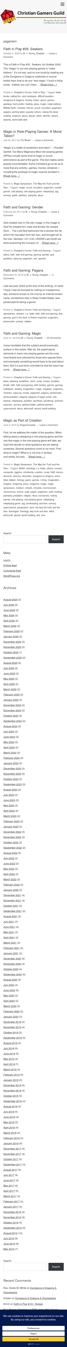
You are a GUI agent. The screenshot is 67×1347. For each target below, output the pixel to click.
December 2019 (12, 1022)
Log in (6, 560)
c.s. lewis (29, 313)
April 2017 (9, 1191)
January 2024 (11, 763)
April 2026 (9, 620)
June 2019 (9, 1053)
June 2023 (9, 800)
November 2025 (12, 647)
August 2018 (10, 1106)
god (52, 254)
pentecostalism (10, 396)
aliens (6, 254)
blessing (14, 381)
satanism (7, 404)
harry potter (18, 103)
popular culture (33, 111)
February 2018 (11, 1138)
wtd (38, 515)
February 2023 (11, 821)
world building (49, 408)
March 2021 (10, 942)
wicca (24, 115)
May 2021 (8, 932)
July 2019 (8, 1048)
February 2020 (11, 1011)
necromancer (49, 487)
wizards (7, 119)
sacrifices (37, 400)
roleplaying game (11, 503)
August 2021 (10, 916)
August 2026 (10, 599)
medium (20, 487)
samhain (59, 400)
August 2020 (10, 979)
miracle (28, 487)
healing (29, 103)
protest (19, 321)
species (42, 258)
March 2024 (10, 752)
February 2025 (11, 694)
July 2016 (8, 1238)
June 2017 (9, 1180)
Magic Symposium (23, 183)
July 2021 (8, 921)
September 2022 (12, 847)
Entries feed (10, 565)
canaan (58, 468)
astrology (30, 468)
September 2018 (12, 1101)
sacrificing (48, 400)
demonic (7, 476)
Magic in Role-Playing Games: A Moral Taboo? (32, 133)
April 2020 (9, 1001)
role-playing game (33, 191)
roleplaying (48, 191)
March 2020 (10, 1006)
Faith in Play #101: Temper (28, 1304)
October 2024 (10, 715)
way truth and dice (39, 511)
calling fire (16, 96)
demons (17, 476)
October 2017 (10, 1159)
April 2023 (9, 810)
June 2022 (9, 863)
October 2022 (10, 842)
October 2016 (10, 1222)
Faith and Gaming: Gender (23, 207)
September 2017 (12, 1164)
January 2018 (11, 1143)
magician (47, 388)
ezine (57, 476)
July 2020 (8, 985)
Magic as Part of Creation (22, 420)
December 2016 (12, 1212)
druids (6, 385)
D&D (52, 472)
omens (20, 491)
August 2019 (10, 1043)
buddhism (24, 381)
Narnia (30, 107)
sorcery (7, 195)
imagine (7, 483)
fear (60, 313)
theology (24, 511)
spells (14, 195)
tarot (32, 507)
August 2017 (10, 1170)
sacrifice (28, 400)
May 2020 (8, 995)
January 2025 (11, 700)
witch (39, 115)
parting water (18, 111)
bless (6, 381)
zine (43, 515)
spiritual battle (29, 404)
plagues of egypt (37, 396)
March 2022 (10, 879)
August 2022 (10, 853)
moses (26, 392)
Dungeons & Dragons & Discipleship (35, 1298)
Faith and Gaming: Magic (22, 333)
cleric (32, 381)
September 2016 (12, 1228)
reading (7, 115)
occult (37, 107)
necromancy (9, 491)
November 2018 (12, 1090)
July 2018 (8, 1111)
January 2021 (11, 953)
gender (45, 254)
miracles (21, 107)
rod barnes (43, 495)
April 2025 (9, 684)
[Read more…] (49, 84)
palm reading (55, 491)
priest (49, 396)
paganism (57, 107)
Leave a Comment (44, 140)
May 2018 (8, 1122)
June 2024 (9, 737)
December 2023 (12, 768)
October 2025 (10, 652)
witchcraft (28, 408)
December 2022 (12, 832)
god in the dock (19, 317)
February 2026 (11, 631)
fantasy (28, 100)
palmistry (7, 495)
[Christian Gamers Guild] (33, 22)
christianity (28, 472)
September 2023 (12, 784)
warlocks (32, 195)
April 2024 (9, 747)
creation (39, 472)
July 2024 (8, 731)
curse (39, 381)
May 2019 (8, 1059)
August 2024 (10, 726)
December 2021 (12, 895)
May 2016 (8, 1249)
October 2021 (10, 906)
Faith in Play (39, 92)
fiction (36, 100)
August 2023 (10, 789)
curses (46, 381)
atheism (20, 313)
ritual (34, 495)
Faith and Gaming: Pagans (23, 270)
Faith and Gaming (41, 250)
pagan (34, 491)
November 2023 (12, 774)
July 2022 (8, 858)
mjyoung (17, 258)
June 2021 (9, 927)
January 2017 (11, 1206)
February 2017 (11, 1201)
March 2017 (10, 1196)
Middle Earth (9, 107)
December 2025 (12, 642)
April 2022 (9, 874)
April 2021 (9, 937)
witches (46, 115)
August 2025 (10, 663)
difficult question (46, 96)
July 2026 (8, 605)
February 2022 (11, 884)
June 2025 (9, 673)
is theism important (37, 317)
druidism (55, 381)
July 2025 (8, 668)
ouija (27, 491)
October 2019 (10, 1032)
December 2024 (12, 705)
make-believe (54, 103)
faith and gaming (24, 254)
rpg (56, 191)
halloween (8, 388)
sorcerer (43, 503)
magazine (34, 483)
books (6, 96)
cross (46, 472)
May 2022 (8, 869)
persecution (9, 321)
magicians (58, 388)
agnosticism (9, 313)
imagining (17, 483)
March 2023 (10, 816)
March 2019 (10, 1069)
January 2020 (11, 1016)
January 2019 (11, 1080)
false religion (9, 479)
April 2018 (9, 1127)
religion (27, 321)
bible (58, 92)
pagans (7, 111)
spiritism (23, 195)
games (50, 100)
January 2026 (11, 636)
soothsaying (32, 503)
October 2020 (10, 969)
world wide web (19, 119)
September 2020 (12, 974)
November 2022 (12, 837)
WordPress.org (11, 576)
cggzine (18, 472)
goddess (7, 258)
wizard (54, 115)
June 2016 (9, 1243)
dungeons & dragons (13, 100)
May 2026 (8, 615)
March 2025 (10, 689)
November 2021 (12, 900)
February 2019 (11, 1074)
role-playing (17, 191)
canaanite (8, 472)
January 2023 (11, 826)
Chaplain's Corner (22, 92)
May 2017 (8, 1185)
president (18, 495)
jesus (36, 103)
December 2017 (12, 1148)
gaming (37, 254)
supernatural (9, 408)
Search (7, 533)
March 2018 (10, 1133)
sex (35, 258)
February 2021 (11, 948)
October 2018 (10, 1096)
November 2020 (12, 964)
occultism (46, 107)
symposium (22, 507)
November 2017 (12, 1154)
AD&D (22, 468)
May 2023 (8, 805)
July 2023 (8, 795)
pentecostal (55, 392)
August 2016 (10, 1233)
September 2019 (12, 1038)
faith (12, 254)
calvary (49, 468)
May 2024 (8, 742)
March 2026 (10, 626)
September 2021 (12, 911)
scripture (16, 115)
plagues (23, 396)
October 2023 (10, 779)
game (43, 100)
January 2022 (11, 890)
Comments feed (12, 570)
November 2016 (12, 1217)
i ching (43, 479)
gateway (7, 103)
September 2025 (12, 657)
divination (27, 476)
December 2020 (12, 958)
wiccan (32, 115)
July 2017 (8, 1175)
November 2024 (12, 710)
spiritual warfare (45, 404)
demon (59, 472)
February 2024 (11, 758)
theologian (14, 511)
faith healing (40, 385)
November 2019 (12, 1027)
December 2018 (12, 1085)
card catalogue (29, 96)
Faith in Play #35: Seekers (23, 48)
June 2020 (9, 990)
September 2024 (12, 721)
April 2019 (9, 1064)
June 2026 (9, 610)
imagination (28, 388)
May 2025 (8, 678)
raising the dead (50, 111)
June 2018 (9, 1117)
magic (43, 103)
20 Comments (54, 337)
